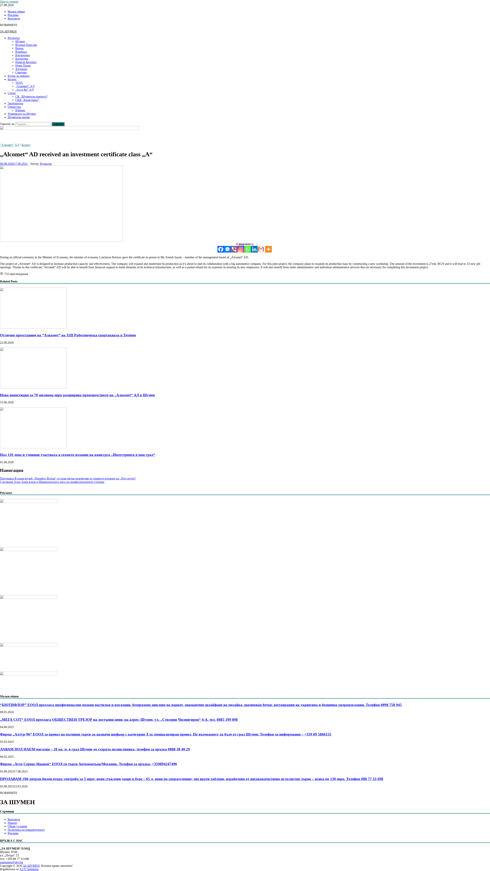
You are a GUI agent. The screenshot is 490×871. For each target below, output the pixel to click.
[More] (268, 249)
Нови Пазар (23, 65)
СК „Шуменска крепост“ (31, 96)
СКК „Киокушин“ (27, 100)
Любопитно (15, 103)
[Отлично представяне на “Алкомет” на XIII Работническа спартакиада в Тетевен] (33, 327)
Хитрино (21, 69)
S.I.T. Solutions (29, 869)
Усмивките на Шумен (22, 113)
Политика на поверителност (26, 829)
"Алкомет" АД (9, 145)
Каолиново (22, 55)
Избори (20, 110)
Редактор (46, 163)
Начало (12, 823)
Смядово (21, 72)
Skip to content (9, 1)
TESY (19, 82)
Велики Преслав (26, 44)
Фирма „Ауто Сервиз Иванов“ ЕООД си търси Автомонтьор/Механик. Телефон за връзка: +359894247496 (88, 764)
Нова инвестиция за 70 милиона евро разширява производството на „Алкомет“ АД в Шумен (77, 395)
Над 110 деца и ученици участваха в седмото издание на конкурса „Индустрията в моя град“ (77, 455)
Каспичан (21, 58)
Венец (19, 48)
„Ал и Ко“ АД (24, 89)
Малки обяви (16, 11)
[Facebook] (220, 249)
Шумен (20, 41)
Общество (14, 106)
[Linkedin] (254, 249)
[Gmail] (261, 249)
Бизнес (12, 79)
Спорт (12, 93)
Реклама (13, 15)
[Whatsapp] (247, 249)
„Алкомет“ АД (24, 86)
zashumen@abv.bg (11, 862)
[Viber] (234, 249)
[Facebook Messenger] (227, 249)
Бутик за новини (18, 75)
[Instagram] (241, 249)
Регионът (14, 38)
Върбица (21, 51)
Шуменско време (19, 117)
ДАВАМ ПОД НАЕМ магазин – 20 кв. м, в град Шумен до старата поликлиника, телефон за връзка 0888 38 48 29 (95, 749)
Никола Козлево (25, 62)
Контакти (14, 18)
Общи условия (17, 826)
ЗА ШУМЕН (8, 31)
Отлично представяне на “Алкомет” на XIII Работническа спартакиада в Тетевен (68, 335)
